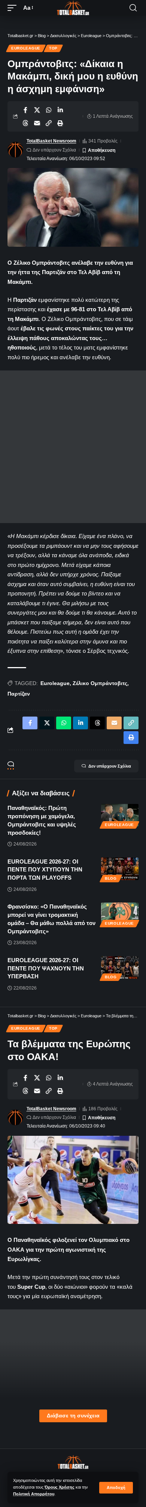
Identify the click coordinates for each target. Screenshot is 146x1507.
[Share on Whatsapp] (48, 110)
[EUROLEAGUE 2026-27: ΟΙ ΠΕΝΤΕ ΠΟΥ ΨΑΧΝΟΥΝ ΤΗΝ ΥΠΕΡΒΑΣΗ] (120, 967)
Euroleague (25, 48)
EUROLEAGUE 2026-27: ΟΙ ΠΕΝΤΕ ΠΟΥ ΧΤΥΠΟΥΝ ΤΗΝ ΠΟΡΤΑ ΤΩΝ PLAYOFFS (44, 869)
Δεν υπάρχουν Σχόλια (54, 150)
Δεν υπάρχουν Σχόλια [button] (109, 766)
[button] (116, 1488)
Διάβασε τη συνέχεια (73, 1416)
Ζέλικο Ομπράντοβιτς (100, 683)
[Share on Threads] (25, 123)
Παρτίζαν (18, 694)
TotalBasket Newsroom (51, 141)
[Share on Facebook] (25, 110)
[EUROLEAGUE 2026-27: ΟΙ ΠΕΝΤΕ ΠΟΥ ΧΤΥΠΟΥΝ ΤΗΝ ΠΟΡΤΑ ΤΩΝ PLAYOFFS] (120, 869)
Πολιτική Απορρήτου (33, 1494)
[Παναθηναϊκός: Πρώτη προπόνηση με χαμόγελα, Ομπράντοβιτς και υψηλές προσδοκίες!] (120, 815)
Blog (111, 878)
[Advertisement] (73, 446)
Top (53, 48)
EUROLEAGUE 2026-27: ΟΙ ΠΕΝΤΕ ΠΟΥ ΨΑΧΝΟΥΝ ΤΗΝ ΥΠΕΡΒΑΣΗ (45, 968)
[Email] (37, 123)
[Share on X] (37, 110)
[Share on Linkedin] (60, 110)
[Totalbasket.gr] (73, 8)
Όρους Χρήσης (59, 1487)
